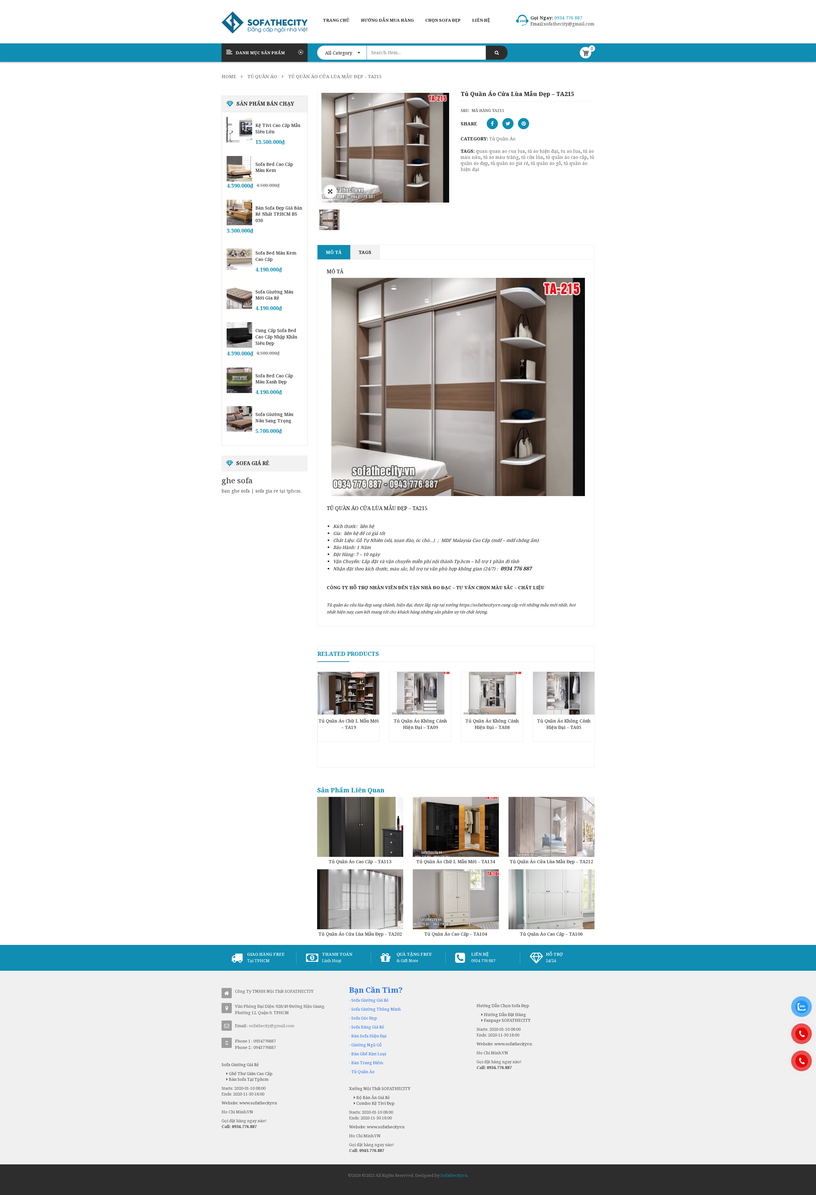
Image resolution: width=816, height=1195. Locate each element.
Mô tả (334, 252)
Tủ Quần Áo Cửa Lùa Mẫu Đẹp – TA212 (551, 861)
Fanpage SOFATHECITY (506, 1020)
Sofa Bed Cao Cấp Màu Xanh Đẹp (274, 379)
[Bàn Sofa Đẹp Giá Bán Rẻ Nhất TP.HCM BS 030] (239, 212)
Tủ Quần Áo (262, 76)
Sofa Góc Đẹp (364, 1018)
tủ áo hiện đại (543, 151)
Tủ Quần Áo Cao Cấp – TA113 (360, 861)
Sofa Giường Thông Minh (376, 1009)
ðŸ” (330, 191)
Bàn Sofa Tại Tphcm (248, 1079)
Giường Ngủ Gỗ (366, 1045)
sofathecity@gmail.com (569, 24)
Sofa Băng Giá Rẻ (367, 1027)
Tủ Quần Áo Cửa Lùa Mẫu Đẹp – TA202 (360, 934)
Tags (365, 252)
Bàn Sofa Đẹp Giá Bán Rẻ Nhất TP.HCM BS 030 (278, 214)
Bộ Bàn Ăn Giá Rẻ (372, 1097)
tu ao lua (570, 151)
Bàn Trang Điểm (367, 1062)
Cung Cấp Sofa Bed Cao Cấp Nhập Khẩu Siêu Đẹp (276, 336)
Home (229, 76)
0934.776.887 (244, 1126)
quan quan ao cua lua (500, 151)
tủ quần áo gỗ (546, 163)
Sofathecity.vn (454, 1175)
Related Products (348, 653)
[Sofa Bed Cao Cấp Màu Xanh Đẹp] (239, 380)
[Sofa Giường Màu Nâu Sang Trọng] (239, 419)
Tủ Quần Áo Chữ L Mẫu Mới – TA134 (455, 861)
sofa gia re (266, 491)
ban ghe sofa (236, 491)
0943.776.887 (371, 1150)
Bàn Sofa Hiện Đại (368, 1036)
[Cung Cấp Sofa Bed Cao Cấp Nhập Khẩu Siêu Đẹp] (239, 335)
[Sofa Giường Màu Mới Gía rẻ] (239, 296)
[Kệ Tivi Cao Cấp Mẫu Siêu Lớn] (239, 130)
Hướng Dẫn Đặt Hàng (504, 1014)
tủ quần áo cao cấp (566, 157)
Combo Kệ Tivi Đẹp (375, 1103)
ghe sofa (237, 480)
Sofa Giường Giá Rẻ (370, 1000)
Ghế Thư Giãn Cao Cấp (250, 1073)
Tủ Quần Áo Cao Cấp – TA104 (455, 934)
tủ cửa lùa (532, 157)
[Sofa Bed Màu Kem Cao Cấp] (239, 257)
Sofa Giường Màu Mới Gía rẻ (274, 295)
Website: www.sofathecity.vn (249, 1103)
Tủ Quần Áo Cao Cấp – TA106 (551, 934)
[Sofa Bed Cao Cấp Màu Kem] (239, 169)
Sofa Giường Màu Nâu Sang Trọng (274, 417)
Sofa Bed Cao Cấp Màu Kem (274, 167)
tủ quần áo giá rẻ (509, 163)
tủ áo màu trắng (501, 157)
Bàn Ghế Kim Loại (368, 1054)
